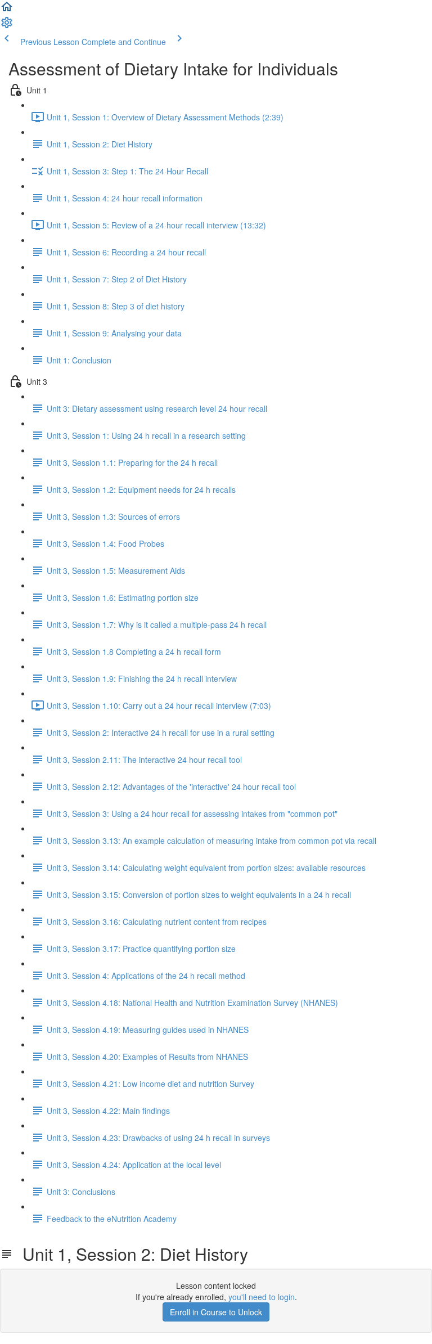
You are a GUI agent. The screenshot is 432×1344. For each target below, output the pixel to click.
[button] (7, 10)
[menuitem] (7, 26)
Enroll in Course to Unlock (216, 1312)
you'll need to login (261, 1296)
